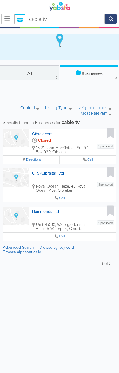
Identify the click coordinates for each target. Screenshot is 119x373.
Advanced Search (18, 247)
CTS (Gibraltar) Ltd (48, 173)
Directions (33, 160)
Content (28, 108)
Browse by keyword (56, 247)
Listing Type (57, 108)
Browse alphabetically (22, 252)
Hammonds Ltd (45, 212)
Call (90, 160)
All (42, 75)
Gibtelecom (42, 134)
